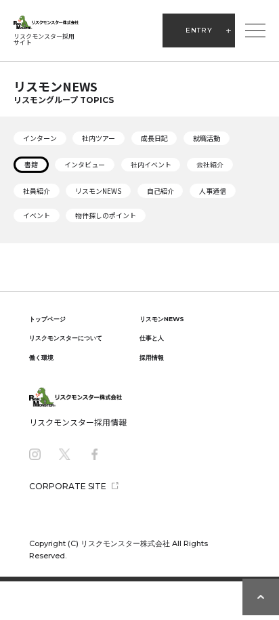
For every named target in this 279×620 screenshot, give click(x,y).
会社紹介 (209, 164)
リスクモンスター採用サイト (44, 39)
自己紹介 (160, 191)
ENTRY (199, 30)
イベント (36, 215)
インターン (40, 138)
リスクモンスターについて (65, 338)
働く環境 (41, 357)
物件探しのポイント (105, 215)
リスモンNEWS (98, 191)
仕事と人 (152, 338)
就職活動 (206, 138)
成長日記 (154, 138)
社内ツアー (98, 138)
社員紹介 (36, 191)
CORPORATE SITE (67, 486)
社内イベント (151, 164)
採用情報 (152, 357)
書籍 (31, 164)
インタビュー (84, 164)
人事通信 (212, 191)
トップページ (47, 319)
